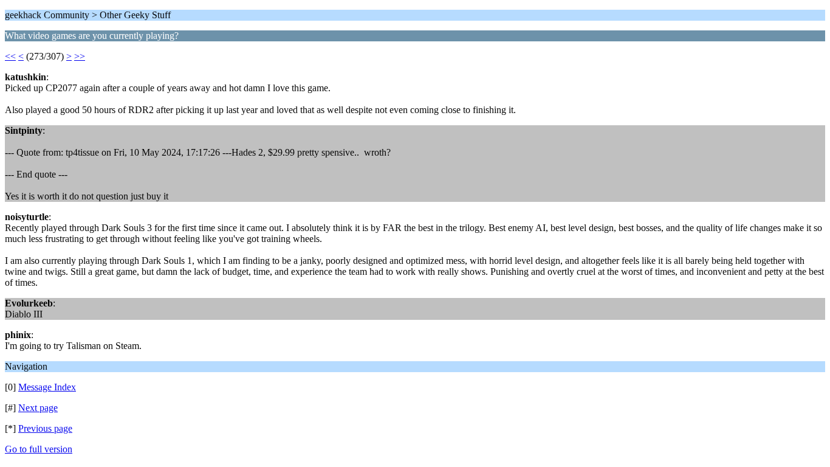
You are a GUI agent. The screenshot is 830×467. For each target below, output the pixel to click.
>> (79, 56)
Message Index (47, 387)
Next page (38, 408)
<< (10, 56)
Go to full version (38, 449)
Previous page (45, 428)
